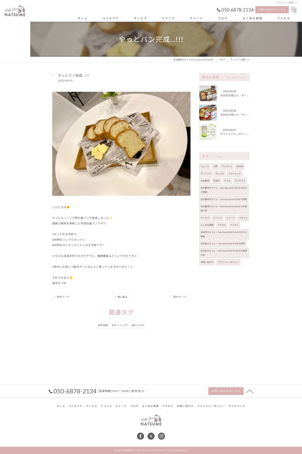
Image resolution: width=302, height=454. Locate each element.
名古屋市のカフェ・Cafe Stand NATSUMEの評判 (224, 199)
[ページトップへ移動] (249, 391)
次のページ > (180, 296)
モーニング (206, 173)
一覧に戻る (121, 296)
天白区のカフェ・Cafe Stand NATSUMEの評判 (223, 243)
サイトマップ (237, 406)
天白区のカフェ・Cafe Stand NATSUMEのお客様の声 (224, 252)
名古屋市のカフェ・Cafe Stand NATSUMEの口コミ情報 (224, 190)
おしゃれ (219, 173)
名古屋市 (205, 180)
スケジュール (234, 173)
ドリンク (217, 217)
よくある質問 (207, 225)
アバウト (234, 225)
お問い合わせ (207, 262)
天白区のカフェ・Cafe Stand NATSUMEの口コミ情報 (224, 234)
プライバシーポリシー (228, 262)
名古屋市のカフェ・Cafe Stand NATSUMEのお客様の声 (224, 208)
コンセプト (240, 180)
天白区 (216, 180)
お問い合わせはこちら (272, 9)
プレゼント (227, 166)
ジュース (205, 166)
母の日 (239, 166)
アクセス (222, 225)
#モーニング (120, 325)
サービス (205, 217)
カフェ (227, 180)
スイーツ (230, 217)
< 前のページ (62, 296)
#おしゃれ (138, 325)
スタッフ (243, 217)
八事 (215, 166)
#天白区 (103, 325)
